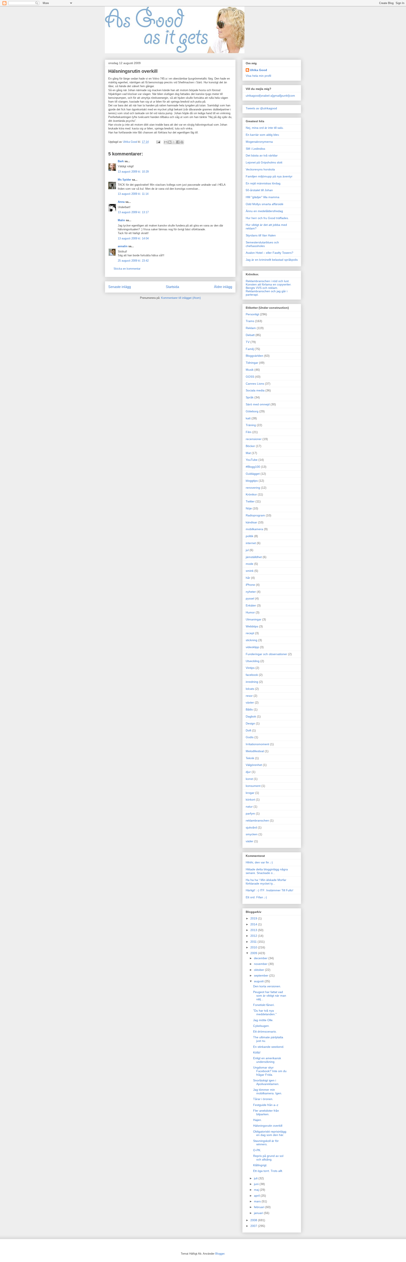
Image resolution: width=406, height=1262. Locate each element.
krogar (250, 792)
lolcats (250, 688)
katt (248, 418)
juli (256, 1178)
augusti (259, 981)
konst (249, 779)
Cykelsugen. (261, 1025)
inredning (252, 681)
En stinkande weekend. (268, 1046)
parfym (250, 813)
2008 (254, 1220)
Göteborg (252, 411)
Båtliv (249, 709)
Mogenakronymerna (259, 141)
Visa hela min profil (258, 75)
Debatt (250, 335)
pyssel (250, 598)
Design (250, 723)
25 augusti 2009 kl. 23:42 (133, 260)
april (257, 1195)
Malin (121, 220)
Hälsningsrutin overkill (267, 1125)
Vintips (250, 667)
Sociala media (255, 390)
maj (257, 1189)
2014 (254, 924)
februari (259, 1207)
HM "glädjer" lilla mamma (262, 197)
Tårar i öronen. (263, 1099)
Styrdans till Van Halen (261, 235)
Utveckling (252, 661)
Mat (248, 453)
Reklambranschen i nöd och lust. (267, 281)
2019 (254, 918)
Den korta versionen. (267, 986)
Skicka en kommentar (127, 268)
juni (256, 1184)
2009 (254, 953)
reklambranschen (257, 820)
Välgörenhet (254, 765)
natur (249, 806)
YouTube (252, 459)
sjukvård (251, 827)
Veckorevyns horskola (260, 169)
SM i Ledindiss (255, 148)
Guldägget (253, 473)
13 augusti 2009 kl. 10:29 (133, 171)
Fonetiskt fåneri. (264, 1005)
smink (250, 570)
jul (247, 550)
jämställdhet (254, 557)
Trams (250, 321)
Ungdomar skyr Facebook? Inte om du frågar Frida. (270, 1071)
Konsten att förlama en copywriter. (268, 284)
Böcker (250, 446)
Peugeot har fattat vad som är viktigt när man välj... (269, 995)
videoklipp (252, 647)
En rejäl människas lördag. (263, 183)
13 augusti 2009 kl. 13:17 (133, 212)
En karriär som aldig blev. (263, 134)
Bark (121, 161)
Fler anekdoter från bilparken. (266, 1112)
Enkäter (251, 605)
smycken (252, 834)
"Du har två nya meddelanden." (265, 1012)
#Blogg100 (253, 466)
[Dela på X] (174, 142)
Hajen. (257, 1120)
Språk (250, 397)
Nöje (249, 508)
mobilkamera (254, 529)
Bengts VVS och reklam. (262, 287)
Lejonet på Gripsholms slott (264, 162)
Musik (250, 369)
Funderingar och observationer (266, 654)
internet (251, 543)
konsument (253, 785)
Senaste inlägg (119, 287)
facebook (252, 674)
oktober (259, 969)
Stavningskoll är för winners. (266, 1142)
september (261, 975)
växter (250, 702)
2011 (254, 941)
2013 (254, 930)
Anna (121, 201)
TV (248, 342)
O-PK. (257, 1150)
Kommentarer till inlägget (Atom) (181, 297)
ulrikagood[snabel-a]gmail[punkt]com (270, 95)
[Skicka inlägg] (158, 141)
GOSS (250, 376)
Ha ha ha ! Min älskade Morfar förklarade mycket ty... (266, 881)
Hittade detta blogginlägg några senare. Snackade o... (267, 871)
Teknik (250, 758)
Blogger (219, 1253)
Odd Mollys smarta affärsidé (264, 204)
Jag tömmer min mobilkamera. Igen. (267, 1091)
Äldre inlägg (223, 287)
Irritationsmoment (257, 744)
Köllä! (257, 1052)
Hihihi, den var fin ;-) (259, 862)
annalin (123, 246)
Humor (250, 612)
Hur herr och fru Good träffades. (267, 218)
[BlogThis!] (170, 142)
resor (249, 695)
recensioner (254, 439)
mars (258, 1201)
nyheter (251, 591)
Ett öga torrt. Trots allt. (268, 1171)
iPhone (250, 584)
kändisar (251, 522)
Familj (250, 349)
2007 (254, 1226)
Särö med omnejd (258, 404)
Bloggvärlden (254, 355)
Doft (248, 730)
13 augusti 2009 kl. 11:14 (133, 193)
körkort (250, 799)
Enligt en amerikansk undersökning (267, 1059)
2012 (254, 935)
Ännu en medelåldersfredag (264, 211)
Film (248, 432)
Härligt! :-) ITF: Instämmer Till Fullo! (269, 890)
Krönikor (251, 494)
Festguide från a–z (265, 1105)
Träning (251, 425)
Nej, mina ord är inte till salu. (265, 127)
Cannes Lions (255, 383)
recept (250, 633)
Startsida (172, 287)
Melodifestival (255, 751)
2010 (254, 947)
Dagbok (251, 716)
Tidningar (252, 362)
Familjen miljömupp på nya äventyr (269, 176)
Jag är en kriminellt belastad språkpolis (272, 259)
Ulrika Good (258, 70)
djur (248, 772)
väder (249, 841)
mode (249, 563)
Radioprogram (255, 515)
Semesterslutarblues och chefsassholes (262, 244)
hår (248, 577)
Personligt (252, 314)
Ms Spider (124, 179)
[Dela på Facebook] (178, 142)
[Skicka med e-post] (166, 142)
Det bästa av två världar (262, 155)
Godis (250, 737)
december (261, 958)
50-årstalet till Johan (259, 190)
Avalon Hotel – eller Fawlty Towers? (269, 252)
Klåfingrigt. (260, 1165)
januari (259, 1213)
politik (249, 536)
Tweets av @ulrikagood (261, 108)
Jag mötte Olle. (263, 1020)
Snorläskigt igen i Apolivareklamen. (266, 1082)
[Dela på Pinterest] (182, 142)
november (261, 964)
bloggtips (252, 480)
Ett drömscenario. (265, 1031)
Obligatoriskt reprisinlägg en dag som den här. (269, 1133)
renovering (253, 487)
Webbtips (252, 626)
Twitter (250, 501)
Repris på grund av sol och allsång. (268, 1157)
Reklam (251, 328)
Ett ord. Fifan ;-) (256, 897)
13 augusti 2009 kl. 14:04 (133, 238)
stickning (251, 640)
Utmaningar (253, 619)
